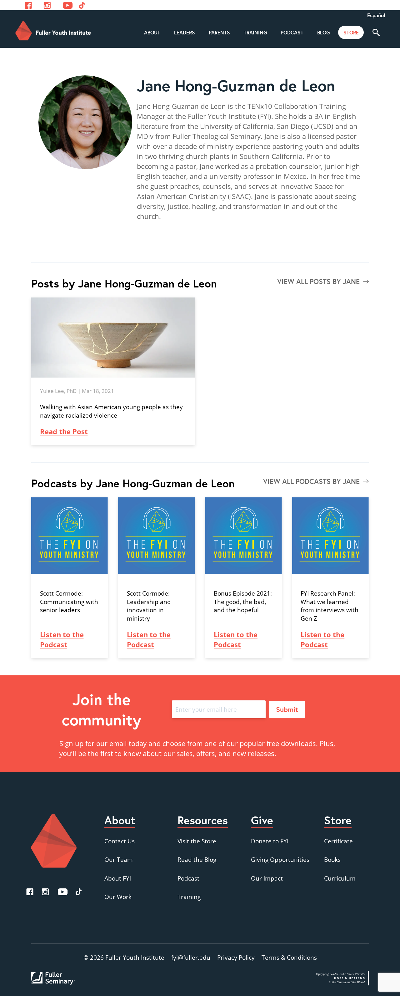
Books (332, 859)
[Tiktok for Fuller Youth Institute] (82, 5)
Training (189, 896)
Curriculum (340, 878)
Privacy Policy (236, 957)
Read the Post (64, 431)
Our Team (118, 859)
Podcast (188, 878)
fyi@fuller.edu (190, 957)
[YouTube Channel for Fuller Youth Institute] (68, 5)
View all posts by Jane (318, 281)
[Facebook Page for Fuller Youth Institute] (28, 5)
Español (376, 15)
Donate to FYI (269, 841)
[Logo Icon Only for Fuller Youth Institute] (54, 840)
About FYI (117, 878)
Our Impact (267, 878)
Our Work (118, 896)
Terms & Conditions (289, 957)
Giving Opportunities (280, 859)
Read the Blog (197, 859)
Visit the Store (197, 841)
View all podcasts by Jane (311, 481)
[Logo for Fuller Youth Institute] (53, 30)
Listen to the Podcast (62, 639)
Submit (287, 709)
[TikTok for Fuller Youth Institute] (79, 891)
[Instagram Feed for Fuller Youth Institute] (47, 5)
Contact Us (119, 841)
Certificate (338, 841)
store (351, 32)
